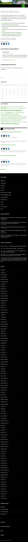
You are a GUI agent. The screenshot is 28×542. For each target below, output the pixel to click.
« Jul (2, 98)
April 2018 (3, 411)
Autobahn (4, 108)
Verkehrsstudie (11, 120)
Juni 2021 (3, 347)
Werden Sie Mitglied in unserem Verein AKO (12, 34)
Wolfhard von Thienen (12, 137)
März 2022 (3, 333)
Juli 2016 (2, 451)
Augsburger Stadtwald (12, 106)
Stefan (11, 119)
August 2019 (3, 390)
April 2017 (3, 430)
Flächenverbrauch (20, 112)
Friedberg (3, 114)
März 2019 (3, 394)
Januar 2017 (3, 437)
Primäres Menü (26, 5)
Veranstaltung (3, 206)
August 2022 (3, 328)
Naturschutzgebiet (23, 116)
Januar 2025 (3, 293)
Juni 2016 (3, 453)
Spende (19, 32)
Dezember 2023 (4, 312)
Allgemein (3, 180)
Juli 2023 (2, 314)
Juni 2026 (3, 272)
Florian (14, 112)
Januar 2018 (3, 418)
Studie (13, 119)
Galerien (2, 190)
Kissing (16, 114)
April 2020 (3, 373)
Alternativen (3, 106)
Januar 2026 (3, 277)
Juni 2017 (3, 427)
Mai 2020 (2, 371)
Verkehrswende (17, 120)
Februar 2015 (3, 491)
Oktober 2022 (3, 326)
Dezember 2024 (4, 295)
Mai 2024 (2, 307)
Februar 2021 (3, 357)
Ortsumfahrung (12, 118)
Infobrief (13, 114)
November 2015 (4, 470)
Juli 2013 (2, 496)
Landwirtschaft (13, 116)
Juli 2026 (2, 270)
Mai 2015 (2, 484)
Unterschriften (20, 119)
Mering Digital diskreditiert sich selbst (18, 246)
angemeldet (7, 67)
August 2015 (3, 477)
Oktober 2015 (3, 472)
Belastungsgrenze (10, 108)
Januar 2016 (3, 465)
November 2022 (4, 324)
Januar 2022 (3, 335)
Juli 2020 (2, 366)
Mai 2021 (2, 350)
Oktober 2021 (3, 340)
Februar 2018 (3, 415)
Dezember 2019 (4, 383)
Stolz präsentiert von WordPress (6, 540)
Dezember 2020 (4, 359)
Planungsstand (4, 199)
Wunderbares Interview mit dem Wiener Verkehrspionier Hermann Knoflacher (13, 251)
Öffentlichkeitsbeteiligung (10, 123)
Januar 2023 (3, 321)
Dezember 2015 (4, 467)
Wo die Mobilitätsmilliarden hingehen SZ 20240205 (11, 131)
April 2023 (3, 317)
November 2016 (4, 441)
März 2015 (3, 488)
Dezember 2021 (4, 338)
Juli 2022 (2, 331)
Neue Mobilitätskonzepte (6, 194)
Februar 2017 (3, 434)
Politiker (2, 119)
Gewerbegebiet (8, 114)
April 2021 (3, 352)
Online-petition (4, 118)
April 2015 (3, 486)
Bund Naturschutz (3, 112)
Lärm (18, 116)
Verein (2, 208)
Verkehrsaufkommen (5, 120)
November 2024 (4, 298)
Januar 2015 (3, 493)
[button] (2, 44)
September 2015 (4, 474)
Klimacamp (18, 115)
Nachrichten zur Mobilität (6, 192)
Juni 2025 (3, 284)
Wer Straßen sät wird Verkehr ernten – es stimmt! (11, 255)
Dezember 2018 (4, 399)
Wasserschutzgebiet (11, 121)
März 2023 (3, 319)
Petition (23, 118)
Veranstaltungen (15, 24)
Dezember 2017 (4, 420)
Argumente (3, 185)
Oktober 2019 (3, 387)
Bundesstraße (23, 108)
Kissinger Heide (13, 115)
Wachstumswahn (4, 121)
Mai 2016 (2, 456)
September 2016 (4, 446)
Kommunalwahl (4, 116)
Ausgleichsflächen (20, 106)
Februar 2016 (3, 463)
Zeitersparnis (25, 121)
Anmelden (3, 506)
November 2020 (4, 361)
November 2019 (4, 385)
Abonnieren (4, 29)
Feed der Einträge (4, 509)
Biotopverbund (15, 108)
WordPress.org (4, 514)
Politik (2, 201)
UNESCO (15, 119)
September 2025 (4, 281)
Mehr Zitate (4, 169)
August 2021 (3, 342)
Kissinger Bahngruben (5, 115)
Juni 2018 (3, 406)
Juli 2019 (2, 392)
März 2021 (3, 354)
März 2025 (3, 288)
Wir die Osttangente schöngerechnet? (8, 155)
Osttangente (18, 118)
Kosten (8, 116)
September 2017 (4, 423)
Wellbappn (16, 121)
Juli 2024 (2, 302)
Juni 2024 (3, 305)
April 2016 (3, 458)
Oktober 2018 (3, 401)
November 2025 (4, 279)
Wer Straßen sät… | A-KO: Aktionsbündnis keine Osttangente (13, 254)
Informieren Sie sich (6, 23)
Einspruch (9, 112)
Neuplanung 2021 (4, 197)
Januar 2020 (3, 380)
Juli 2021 (2, 345)
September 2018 (4, 404)
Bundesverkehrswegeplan (11, 110)
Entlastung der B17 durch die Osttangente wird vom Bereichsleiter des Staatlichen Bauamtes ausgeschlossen (14, 223)
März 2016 (3, 460)
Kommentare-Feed (4, 511)
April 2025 (3, 286)
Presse (2, 204)
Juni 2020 (3, 368)
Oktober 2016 (3, 444)
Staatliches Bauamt (7, 119)
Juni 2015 (3, 481)
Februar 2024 (3, 310)
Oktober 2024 (3, 300)
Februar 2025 (3, 291)
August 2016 (3, 448)
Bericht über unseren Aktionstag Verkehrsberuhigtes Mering (13, 226)
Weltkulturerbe (20, 121)
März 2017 (3, 432)
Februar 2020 (3, 378)
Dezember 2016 (4, 439)
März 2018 (3, 413)
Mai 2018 (2, 408)
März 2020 (3, 375)
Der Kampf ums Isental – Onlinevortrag (15, 248)
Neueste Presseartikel (9, 128)
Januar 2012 (3, 498)
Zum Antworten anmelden (9, 59)
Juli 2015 (2, 479)
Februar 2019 (3, 397)
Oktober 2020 (3, 364)
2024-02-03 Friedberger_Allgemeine (8, 144)
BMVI (19, 108)
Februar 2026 (3, 274)
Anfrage (8, 106)
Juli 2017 (2, 425)
